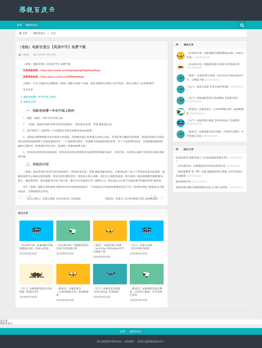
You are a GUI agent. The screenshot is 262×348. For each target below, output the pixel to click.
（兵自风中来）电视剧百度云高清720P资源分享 (213, 64)
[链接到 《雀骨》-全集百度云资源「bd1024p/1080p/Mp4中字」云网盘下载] (110, 240)
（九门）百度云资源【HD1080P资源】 (208, 86)
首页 (19, 25)
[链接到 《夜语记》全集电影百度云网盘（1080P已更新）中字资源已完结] (147, 283)
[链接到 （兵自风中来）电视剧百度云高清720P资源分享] (73, 240)
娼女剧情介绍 (183, 181)
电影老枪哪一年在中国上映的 (39, 96)
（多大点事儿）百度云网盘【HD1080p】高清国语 (53, 197)
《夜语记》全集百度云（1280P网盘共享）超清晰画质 (72, 291)
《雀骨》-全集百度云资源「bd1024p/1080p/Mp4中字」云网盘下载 (110, 248)
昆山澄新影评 (38, 10)
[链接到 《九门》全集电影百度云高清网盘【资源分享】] (36, 283)
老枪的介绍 (29, 101)
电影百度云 (31, 25)
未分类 (4, 320)
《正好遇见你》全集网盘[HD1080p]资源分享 (200, 165)
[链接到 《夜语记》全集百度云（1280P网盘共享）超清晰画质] (73, 283)
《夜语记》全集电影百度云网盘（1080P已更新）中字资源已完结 (146, 291)
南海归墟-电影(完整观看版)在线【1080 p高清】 (202, 187)
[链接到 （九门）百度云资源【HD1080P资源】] (147, 240)
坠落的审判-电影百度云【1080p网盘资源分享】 (202, 157)
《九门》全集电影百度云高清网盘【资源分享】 (212, 97)
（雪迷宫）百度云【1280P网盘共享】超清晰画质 (130, 197)
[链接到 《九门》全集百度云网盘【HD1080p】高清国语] (110, 283)
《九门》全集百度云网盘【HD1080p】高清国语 (213, 120)
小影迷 (25, 54)
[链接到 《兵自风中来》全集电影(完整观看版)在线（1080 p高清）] (36, 240)
